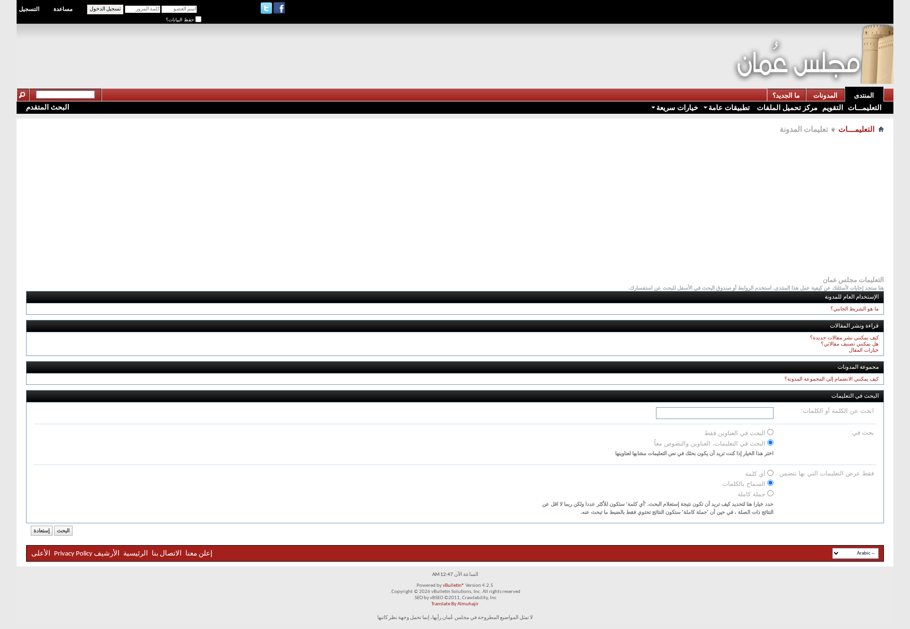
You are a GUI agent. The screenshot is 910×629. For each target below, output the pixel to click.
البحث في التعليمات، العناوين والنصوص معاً (710, 443)
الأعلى (40, 553)
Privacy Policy (73, 553)
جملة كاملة (752, 494)
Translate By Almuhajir (455, 604)
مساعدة (63, 9)
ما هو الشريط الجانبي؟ (854, 308)
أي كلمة (756, 473)
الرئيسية (135, 553)
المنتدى (864, 95)
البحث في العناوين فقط (735, 433)
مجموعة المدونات (858, 367)
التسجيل (29, 9)
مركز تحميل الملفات (786, 107)
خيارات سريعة (677, 107)
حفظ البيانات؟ (180, 19)
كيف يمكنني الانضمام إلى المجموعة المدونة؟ (831, 379)
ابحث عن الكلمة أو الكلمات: (837, 410)
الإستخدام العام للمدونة (852, 297)
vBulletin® (453, 585)
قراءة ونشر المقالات (854, 326)
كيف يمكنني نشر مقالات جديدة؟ (844, 337)
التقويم (832, 107)
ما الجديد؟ (786, 95)
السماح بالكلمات (744, 483)
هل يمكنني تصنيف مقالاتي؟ (850, 343)
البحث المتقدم (47, 107)
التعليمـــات (865, 107)
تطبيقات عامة (729, 107)
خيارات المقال (864, 350)
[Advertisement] (559, 45)
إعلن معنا (198, 553)
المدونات (825, 95)
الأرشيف (106, 553)
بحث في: (862, 432)
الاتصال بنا (167, 553)
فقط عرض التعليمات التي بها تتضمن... (824, 473)
